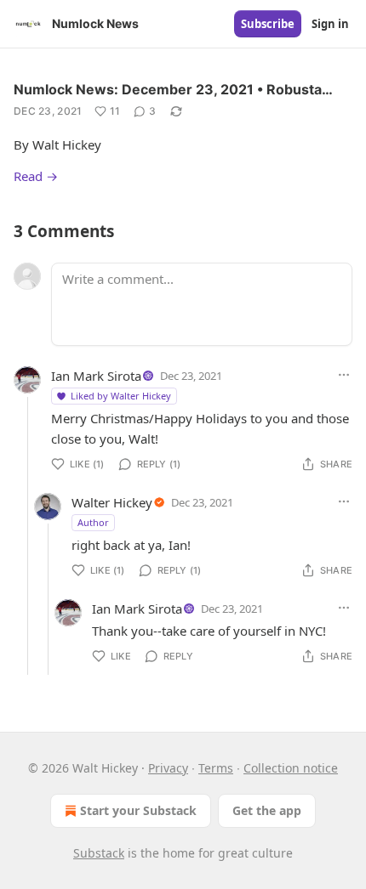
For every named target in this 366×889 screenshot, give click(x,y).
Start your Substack (138, 810)
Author (93, 522)
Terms (215, 768)
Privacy (168, 768)
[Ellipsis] (343, 374)
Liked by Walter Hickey (121, 395)
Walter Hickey (111, 502)
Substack (98, 853)
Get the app (266, 810)
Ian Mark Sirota (96, 375)
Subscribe (268, 23)
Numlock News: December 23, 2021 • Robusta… (173, 89)
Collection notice (290, 768)
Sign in (330, 23)
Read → (36, 175)
